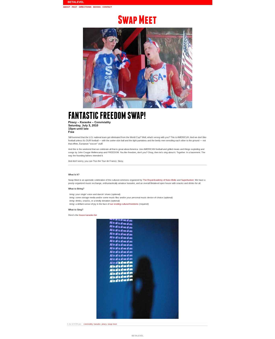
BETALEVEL (76, 2)
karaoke (97, 324)
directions (85, 7)
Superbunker (187, 180)
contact (107, 7)
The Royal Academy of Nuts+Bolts (159, 180)
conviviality (88, 324)
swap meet (112, 324)
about (66, 7)
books (97, 7)
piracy (104, 324)
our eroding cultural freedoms (124, 204)
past (74, 7)
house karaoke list (88, 215)
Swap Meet (137, 20)
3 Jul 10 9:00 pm (74, 324)
